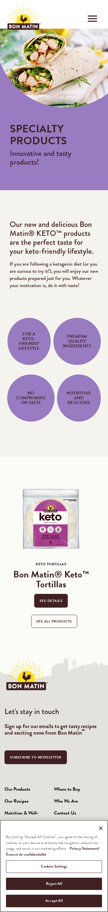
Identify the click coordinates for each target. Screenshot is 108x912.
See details (51, 600)
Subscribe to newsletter (36, 757)
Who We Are (66, 801)
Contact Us (65, 813)
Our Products (17, 789)
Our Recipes (16, 801)
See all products (54, 621)
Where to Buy (67, 789)
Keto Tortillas (51, 564)
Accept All (53, 901)
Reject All (54, 884)
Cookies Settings (54, 866)
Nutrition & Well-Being (21, 819)
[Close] (100, 828)
